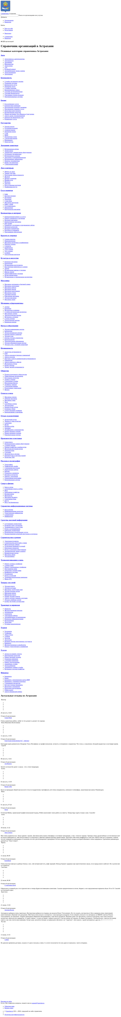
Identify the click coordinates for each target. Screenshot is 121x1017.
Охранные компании (11, 659)
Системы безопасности (12, 93)
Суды (6, 133)
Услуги (4, 650)
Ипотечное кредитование (13, 688)
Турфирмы (8, 633)
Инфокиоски (9, 516)
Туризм (4, 628)
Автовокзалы (9, 612)
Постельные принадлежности (14, 175)
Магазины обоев (10, 555)
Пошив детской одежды (12, 596)
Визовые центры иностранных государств (18, 641)
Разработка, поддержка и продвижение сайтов (20, 225)
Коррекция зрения (10, 322)
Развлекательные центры (13, 435)
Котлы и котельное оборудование (15, 549)
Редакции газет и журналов (13, 525)
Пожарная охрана (10, 131)
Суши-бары (8, 201)
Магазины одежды (11, 397)
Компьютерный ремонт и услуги (15, 217)
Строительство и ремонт (11, 537)
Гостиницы (8, 631)
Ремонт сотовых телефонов (13, 564)
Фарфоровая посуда (11, 187)
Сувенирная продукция (12, 468)
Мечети (7, 390)
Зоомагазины (9, 151)
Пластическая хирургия (12, 254)
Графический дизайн (11, 466)
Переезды (8, 609)
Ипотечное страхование (12, 686)
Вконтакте (8, 33)
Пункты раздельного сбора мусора (16, 374)
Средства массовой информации (14, 520)
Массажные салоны (11, 313)
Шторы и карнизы (10, 178)
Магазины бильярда (11, 497)
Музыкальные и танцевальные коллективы (18, 277)
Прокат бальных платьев (13, 431)
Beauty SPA (8, 786)
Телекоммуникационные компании (16, 577)
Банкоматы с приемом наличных (15, 681)
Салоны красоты (10, 239)
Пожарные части (10, 86)
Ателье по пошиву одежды (13, 654)
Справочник (5, 13)
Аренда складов (10, 357)
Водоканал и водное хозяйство (14, 669)
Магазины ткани (10, 299)
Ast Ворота (8, 763)
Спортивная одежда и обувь (14, 489)
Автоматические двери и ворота (15, 551)
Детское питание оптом (12, 591)
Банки (7, 678)
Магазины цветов (10, 289)
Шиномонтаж (9, 64)
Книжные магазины (11, 262)
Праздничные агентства (12, 655)
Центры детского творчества (14, 338)
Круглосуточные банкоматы (14, 685)
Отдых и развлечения (10, 416)
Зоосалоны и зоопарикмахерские (15, 157)
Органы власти (9, 126)
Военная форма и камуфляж (14, 412)
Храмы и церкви (10, 379)
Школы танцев (9, 272)
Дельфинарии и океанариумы (14, 430)
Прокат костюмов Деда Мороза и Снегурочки (19, 114)
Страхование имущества (12, 683)
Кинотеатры (8, 263)
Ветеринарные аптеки (12, 149)
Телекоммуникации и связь (12, 560)
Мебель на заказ (10, 171)
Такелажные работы (11, 615)
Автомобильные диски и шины (15, 71)
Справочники (9, 515)
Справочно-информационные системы (17, 506)
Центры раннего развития (13, 334)
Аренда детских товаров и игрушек (16, 598)
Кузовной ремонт (10, 69)
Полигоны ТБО (10, 457)
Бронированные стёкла (12, 90)
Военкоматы (9, 140)
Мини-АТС (8, 579)
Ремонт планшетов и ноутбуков (15, 218)
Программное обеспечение (13, 232)
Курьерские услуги (11, 119)
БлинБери (8, 860)
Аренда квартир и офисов (13, 362)
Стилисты (8, 246)
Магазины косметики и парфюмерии (16, 242)
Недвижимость (7, 348)
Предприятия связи (11, 569)
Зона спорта (8, 832)
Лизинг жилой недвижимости (14, 367)
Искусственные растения (13, 185)
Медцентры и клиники (12, 310)
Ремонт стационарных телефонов (15, 567)
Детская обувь (9, 405)
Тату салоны (9, 251)
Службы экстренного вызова (14, 81)
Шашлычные (9, 207)
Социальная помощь (11, 386)
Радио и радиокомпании (12, 529)
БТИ (6, 353)
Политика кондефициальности (14, 1014)
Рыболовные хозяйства (12, 492)
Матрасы (7, 182)
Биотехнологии (10, 339)
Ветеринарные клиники (12, 156)
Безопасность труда (11, 85)
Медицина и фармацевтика (12, 303)
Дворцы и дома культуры (13, 421)
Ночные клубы (9, 426)
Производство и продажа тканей (15, 455)
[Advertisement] (11, 972)
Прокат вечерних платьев (13, 433)
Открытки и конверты (12, 473)
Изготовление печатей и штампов (15, 107)
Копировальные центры (12, 480)
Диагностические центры (13, 315)
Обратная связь (9, 1006)
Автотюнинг (9, 74)
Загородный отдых (11, 419)
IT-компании (9, 574)
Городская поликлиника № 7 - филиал (17, 741)
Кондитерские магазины (12, 209)
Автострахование (10, 72)
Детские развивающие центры (14, 329)
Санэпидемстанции (11, 138)
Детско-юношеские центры (13, 333)
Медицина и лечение (11, 317)
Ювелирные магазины (12, 296)
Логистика (8, 622)
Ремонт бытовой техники (13, 657)
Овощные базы (9, 450)
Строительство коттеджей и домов (16, 543)
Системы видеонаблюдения (13, 91)
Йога (6, 490)
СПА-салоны (9, 249)
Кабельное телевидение (12, 530)
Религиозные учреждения (13, 388)
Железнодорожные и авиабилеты (15, 645)
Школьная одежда (10, 595)
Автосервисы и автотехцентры (15, 59)
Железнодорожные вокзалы (13, 610)
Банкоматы (8, 676)
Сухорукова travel (10, 885)
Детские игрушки (10, 588)
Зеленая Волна (9, 910)
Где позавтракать (10, 206)
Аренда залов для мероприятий (15, 116)
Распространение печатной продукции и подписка (21, 534)
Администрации (10, 130)
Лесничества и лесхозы (12, 454)
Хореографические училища (14, 273)
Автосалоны (9, 66)
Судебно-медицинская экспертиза (15, 312)
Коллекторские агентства (13, 112)
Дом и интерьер (7, 168)
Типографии (9, 464)
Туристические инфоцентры (14, 513)
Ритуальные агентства (12, 378)
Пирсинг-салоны (10, 244)
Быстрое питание (10, 196)
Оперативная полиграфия (13, 478)
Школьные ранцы (10, 593)
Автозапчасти (9, 60)
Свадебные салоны (11, 404)
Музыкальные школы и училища (15, 270)
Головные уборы (10, 409)
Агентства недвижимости (13, 352)
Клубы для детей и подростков (14, 601)
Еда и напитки (7, 190)
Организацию (9, 20)
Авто (3, 55)
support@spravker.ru (38, 1003)
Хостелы (7, 638)
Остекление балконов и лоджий (15, 546)
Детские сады (9, 336)
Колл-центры (9, 509)
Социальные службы (11, 381)
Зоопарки (8, 428)
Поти (6, 809)
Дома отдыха (9, 635)
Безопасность (6, 78)
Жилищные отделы (11, 364)
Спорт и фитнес (7, 483)
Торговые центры (10, 294)
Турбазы (7, 636)
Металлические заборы (12, 544)
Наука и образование (9, 326)
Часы (6, 402)
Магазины (5, 281)
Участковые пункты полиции (14, 95)
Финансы (5, 673)
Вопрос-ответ (9, 1008)
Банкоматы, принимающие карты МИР (17, 680)
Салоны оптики (10, 318)
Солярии (7, 253)
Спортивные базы (10, 499)
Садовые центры (10, 445)
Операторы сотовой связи (13, 570)
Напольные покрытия (12, 548)
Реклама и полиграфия (10, 461)
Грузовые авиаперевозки (13, 624)
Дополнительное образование (14, 341)
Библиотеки (8, 331)
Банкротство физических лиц (14, 117)
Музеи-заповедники (11, 275)
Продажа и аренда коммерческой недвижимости (20, 358)
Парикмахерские (10, 241)
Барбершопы (9, 247)
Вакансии (8, 38)
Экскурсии (8, 640)
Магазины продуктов (11, 202)
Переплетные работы (11, 469)
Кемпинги (8, 643)
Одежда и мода (7, 393)
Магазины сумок (10, 400)
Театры (7, 268)
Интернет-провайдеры (12, 228)
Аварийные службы (11, 664)
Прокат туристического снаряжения (16, 646)
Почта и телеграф (10, 575)
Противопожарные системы (14, 97)
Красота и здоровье (9, 236)
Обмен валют (9, 690)
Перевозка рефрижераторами (14, 619)
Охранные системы (11, 83)
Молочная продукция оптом (14, 449)
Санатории (8, 423)
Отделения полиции (11, 128)
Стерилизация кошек (11, 164)
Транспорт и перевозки (10, 605)
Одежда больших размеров (13, 410)
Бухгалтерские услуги (12, 104)
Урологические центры (12, 320)
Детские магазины (10, 298)
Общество (5, 371)
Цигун (7, 500)
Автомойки (8, 62)
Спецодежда (9, 442)
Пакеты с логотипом (11, 476)
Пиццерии (8, 199)
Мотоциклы (8, 495)
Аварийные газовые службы (14, 667)
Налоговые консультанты (13, 111)
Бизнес (3, 100)
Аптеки (7, 307)
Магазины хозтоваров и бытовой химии (17, 284)
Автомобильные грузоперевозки (15, 617)
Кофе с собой (9, 204)
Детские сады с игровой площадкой (16, 344)
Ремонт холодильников (12, 662)
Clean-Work (8, 718)
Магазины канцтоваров (12, 291)
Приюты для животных (12, 161)
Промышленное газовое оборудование (17, 444)
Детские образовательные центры (15, 343)
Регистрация (9, 30)
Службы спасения (10, 88)
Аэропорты (8, 614)
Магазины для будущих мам (14, 589)
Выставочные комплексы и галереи (16, 267)
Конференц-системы (11, 572)
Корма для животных (11, 162)
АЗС (6, 67)
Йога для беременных (12, 502)
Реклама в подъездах (11, 475)
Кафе (6, 194)
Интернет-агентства (11, 227)
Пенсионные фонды (11, 383)
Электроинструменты (12, 541)
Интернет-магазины (11, 220)
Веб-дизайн (8, 223)
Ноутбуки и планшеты (12, 230)
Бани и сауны (9, 487)
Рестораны (8, 197)
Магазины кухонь (10, 293)
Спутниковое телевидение (13, 524)
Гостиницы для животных (13, 154)
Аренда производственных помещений (17, 355)
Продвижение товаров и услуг (14, 109)
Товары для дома (10, 173)
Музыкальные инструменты (14, 265)
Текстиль (7, 183)
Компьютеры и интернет (11, 213)
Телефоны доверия (11, 384)
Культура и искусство (10, 258)
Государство (6, 123)
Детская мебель (9, 556)
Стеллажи (8, 452)
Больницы (8, 308)
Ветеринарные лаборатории (14, 159)
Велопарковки (9, 620)
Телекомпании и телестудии (14, 527)
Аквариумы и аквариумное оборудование (18, 152)
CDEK (7, 939)
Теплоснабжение (10, 665)
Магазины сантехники (12, 286)
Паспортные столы (11, 137)
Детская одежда (10, 586)
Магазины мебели (10, 287)
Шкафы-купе (9, 180)
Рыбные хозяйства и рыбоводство (15, 447)
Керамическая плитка (11, 553)
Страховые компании (11, 660)
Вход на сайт (9, 28)
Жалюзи (7, 177)
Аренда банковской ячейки (13, 691)
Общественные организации (14, 376)
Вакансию (8, 22)
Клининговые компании (12, 105)
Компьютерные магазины (13, 222)
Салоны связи (9, 565)
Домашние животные (9, 145)
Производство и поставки (11, 438)
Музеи (7, 424)
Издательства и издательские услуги (16, 532)
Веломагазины (9, 494)
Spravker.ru (9, 1011)
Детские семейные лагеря (13, 600)
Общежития (8, 360)
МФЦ (6, 135)
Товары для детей (8, 583)
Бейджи (7, 471)
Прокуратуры (9, 142)
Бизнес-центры (9, 365)
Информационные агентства (14, 511)
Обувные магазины (11, 398)
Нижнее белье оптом (11, 407)
